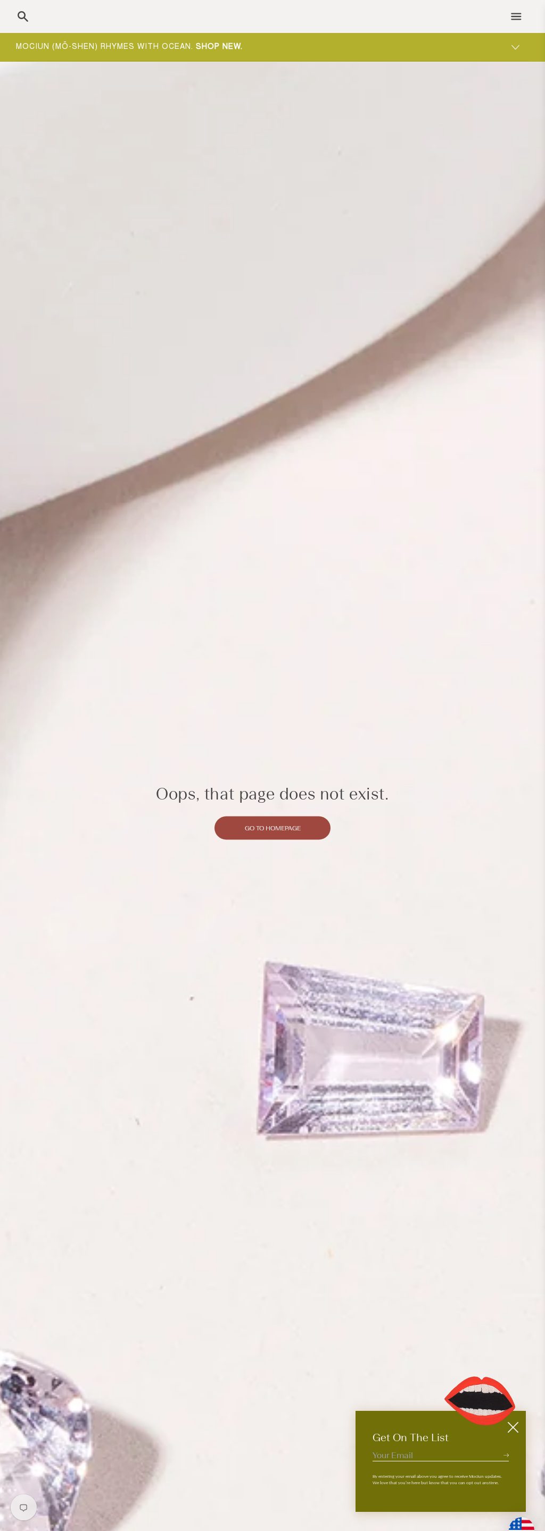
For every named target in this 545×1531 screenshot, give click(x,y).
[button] (23, 16)
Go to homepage (273, 827)
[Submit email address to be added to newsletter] (506, 1455)
